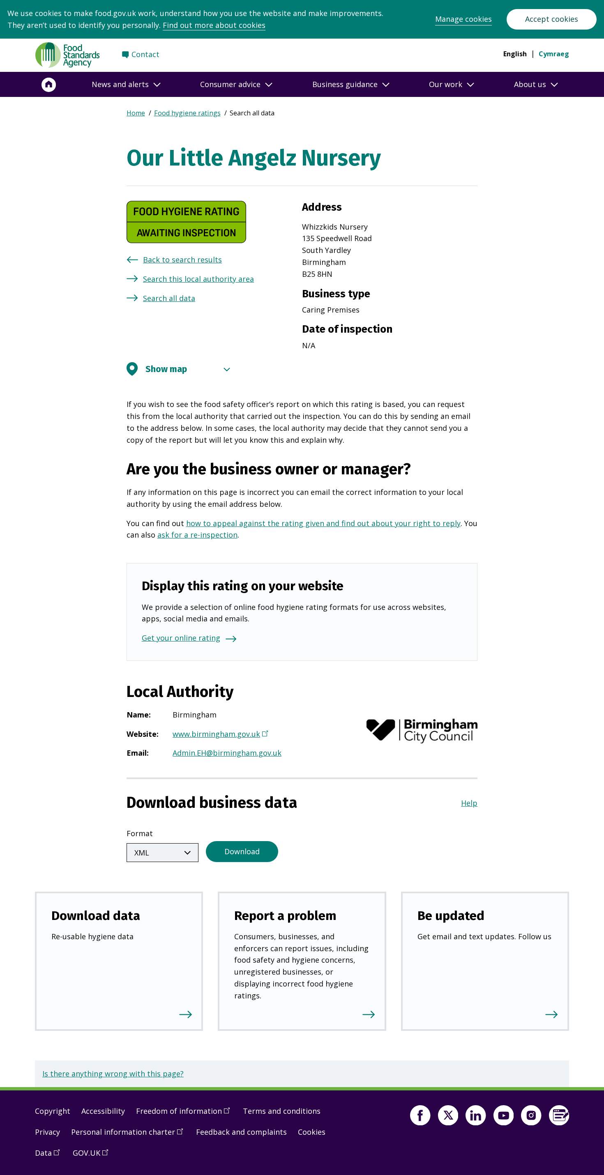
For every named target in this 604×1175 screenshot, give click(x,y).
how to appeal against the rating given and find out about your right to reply (323, 523)
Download (242, 851)
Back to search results (182, 259)
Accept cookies (551, 19)
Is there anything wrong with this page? (113, 1073)
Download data (95, 915)
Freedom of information (185, 1114)
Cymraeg (554, 53)
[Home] (49, 84)
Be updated (450, 915)
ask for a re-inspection (197, 535)
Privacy (47, 1132)
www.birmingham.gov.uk (219, 734)
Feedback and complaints (241, 1132)
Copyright (52, 1111)
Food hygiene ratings (187, 112)
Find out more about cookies (214, 25)
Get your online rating (181, 638)
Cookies (311, 1132)
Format (140, 833)
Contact (145, 54)
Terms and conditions (281, 1111)
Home (136, 112)
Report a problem (285, 915)
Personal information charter (130, 1135)
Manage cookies (463, 19)
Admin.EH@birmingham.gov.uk (227, 753)
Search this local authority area (198, 279)
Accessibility (103, 1111)
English (515, 53)
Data (50, 1156)
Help (469, 803)
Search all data (169, 298)
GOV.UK (93, 1156)
